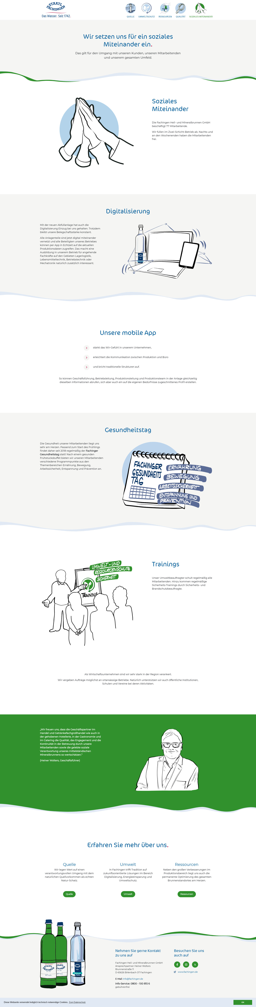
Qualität (180, 16)
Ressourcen (165, 16)
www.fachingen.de (187, 972)
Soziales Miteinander (201, 16)
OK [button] (242, 1002)
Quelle (130, 16)
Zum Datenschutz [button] (77, 1002)
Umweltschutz (146, 16)
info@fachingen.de (133, 979)
